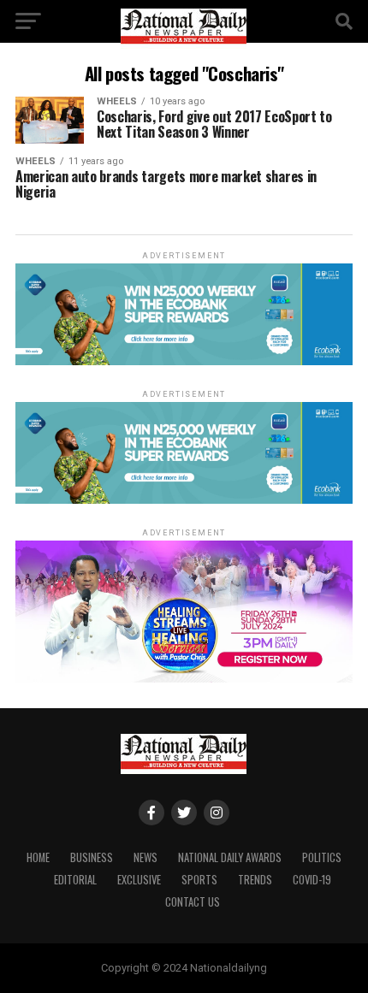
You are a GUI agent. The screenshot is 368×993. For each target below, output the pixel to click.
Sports (199, 880)
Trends (255, 880)
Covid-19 (312, 880)
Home (38, 857)
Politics (321, 857)
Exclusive (139, 880)
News (145, 857)
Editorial (75, 880)
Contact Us (192, 902)
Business (91, 857)
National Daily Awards (230, 857)
